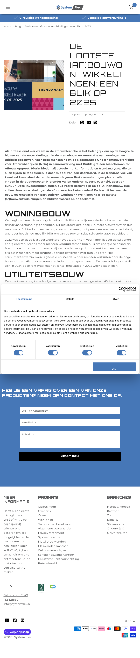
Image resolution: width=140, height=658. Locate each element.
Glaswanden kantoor (53, 546)
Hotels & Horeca (118, 506)
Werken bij (46, 519)
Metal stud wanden (52, 541)
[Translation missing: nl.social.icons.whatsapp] (82, 123)
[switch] (53, 352)
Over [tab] (116, 298)
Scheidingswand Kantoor (56, 554)
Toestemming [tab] (24, 298)
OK (114, 369)
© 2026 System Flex (18, 637)
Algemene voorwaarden (55, 528)
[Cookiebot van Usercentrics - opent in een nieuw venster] (121, 289)
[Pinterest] (22, 621)
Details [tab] (70, 298)
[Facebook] (15, 621)
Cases (42, 515)
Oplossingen (47, 506)
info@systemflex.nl (17, 604)
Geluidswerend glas (52, 550)
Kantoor (112, 511)
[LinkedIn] (7, 621)
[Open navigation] (8, 7)
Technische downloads (54, 524)
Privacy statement (51, 533)
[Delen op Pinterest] (95, 123)
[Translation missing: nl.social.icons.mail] (89, 123)
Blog (18, 26)
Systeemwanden (50, 537)
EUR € (127, 621)
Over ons (44, 511)
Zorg (110, 515)
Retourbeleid (47, 563)
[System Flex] (70, 7)
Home (7, 26)
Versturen (70, 456)
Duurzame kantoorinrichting (58, 559)
